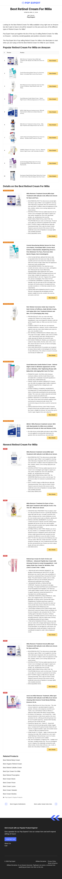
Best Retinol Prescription (11, 775)
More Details (52, 60)
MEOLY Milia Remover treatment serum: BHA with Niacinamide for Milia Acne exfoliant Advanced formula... (32, 112)
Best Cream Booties (9, 794)
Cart (6, 845)
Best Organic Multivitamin (17, 804)
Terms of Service (52, 863)
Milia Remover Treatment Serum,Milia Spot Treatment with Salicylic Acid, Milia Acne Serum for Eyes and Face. (42, 196)
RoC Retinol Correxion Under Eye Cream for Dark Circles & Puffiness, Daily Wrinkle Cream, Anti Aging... (32, 86)
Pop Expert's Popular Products (13, 797)
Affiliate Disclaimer (41, 861)
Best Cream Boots (9, 779)
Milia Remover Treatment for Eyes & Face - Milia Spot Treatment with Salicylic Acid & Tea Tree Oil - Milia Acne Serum (41, 506)
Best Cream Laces (9, 786)
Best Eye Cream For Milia (11, 771)
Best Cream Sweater (10, 790)
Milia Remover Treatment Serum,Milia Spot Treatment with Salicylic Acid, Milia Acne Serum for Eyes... (32, 60)
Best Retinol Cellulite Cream (12, 767)
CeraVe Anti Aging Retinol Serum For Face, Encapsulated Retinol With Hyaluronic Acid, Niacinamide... (30, 163)
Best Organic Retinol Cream (12, 764)
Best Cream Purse (9, 782)
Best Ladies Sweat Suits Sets (43, 804)
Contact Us (10, 839)
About (6, 843)
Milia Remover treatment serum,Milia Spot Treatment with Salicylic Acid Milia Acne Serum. (42, 453)
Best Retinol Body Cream (11, 760)
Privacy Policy (52, 861)
